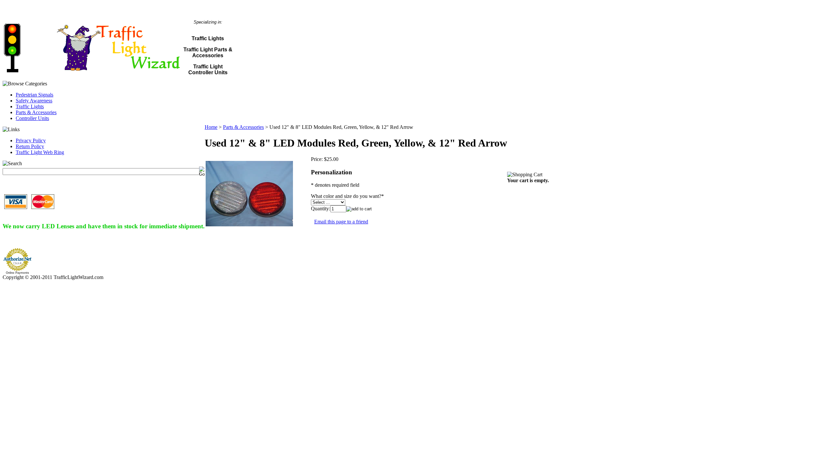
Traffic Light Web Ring (40, 152)
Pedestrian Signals (34, 94)
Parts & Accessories (36, 112)
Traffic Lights (30, 106)
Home (211, 127)
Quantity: (320, 208)
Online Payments (17, 272)
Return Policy (30, 146)
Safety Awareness (34, 100)
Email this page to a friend (341, 221)
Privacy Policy (31, 140)
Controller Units (32, 118)
